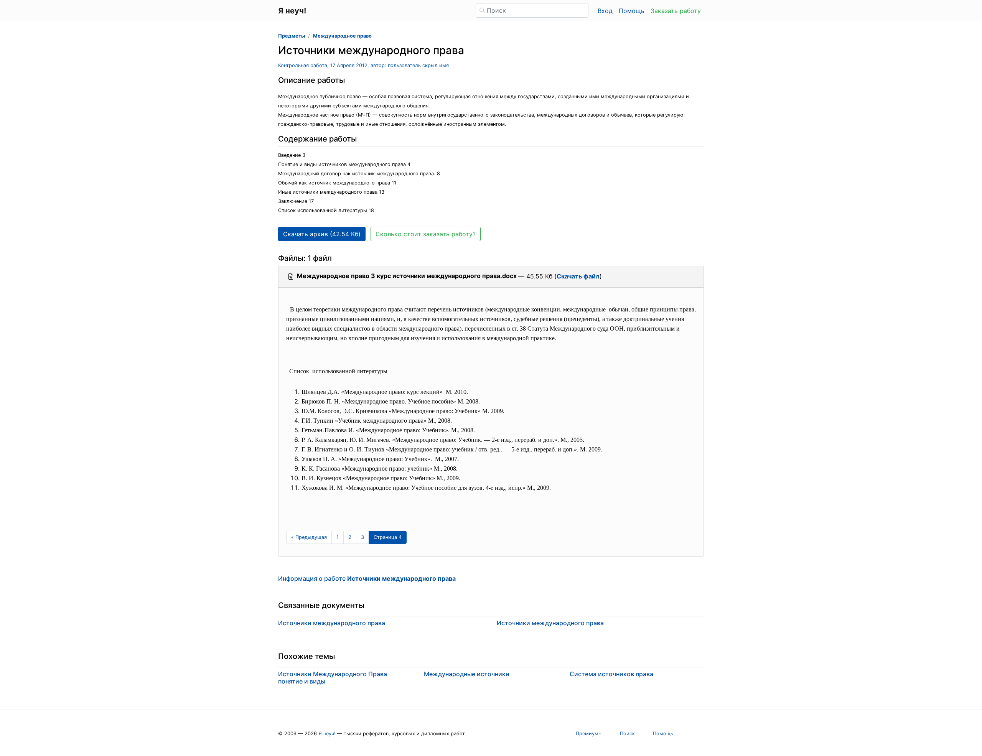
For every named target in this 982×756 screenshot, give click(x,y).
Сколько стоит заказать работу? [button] (426, 234)
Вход (605, 11)
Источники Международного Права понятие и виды (332, 677)
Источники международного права (331, 623)
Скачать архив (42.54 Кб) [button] (322, 234)
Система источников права (611, 674)
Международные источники (466, 674)
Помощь (631, 11)
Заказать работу (676, 11)
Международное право (342, 36)
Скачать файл (578, 276)
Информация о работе (367, 578)
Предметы (291, 36)
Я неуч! (327, 733)
